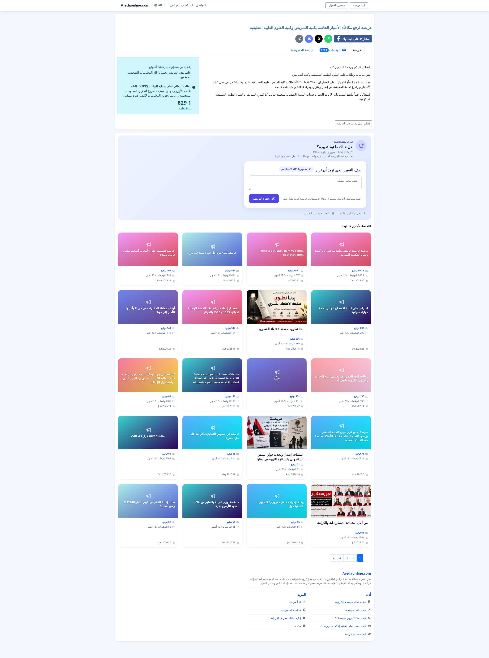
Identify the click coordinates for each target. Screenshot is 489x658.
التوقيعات (331, 50)
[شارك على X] (319, 39)
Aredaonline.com (135, 5)
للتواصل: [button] (202, 5)
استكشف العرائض (181, 5)
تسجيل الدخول (337, 5)
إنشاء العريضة (261, 198)
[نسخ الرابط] (299, 39)
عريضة (356, 50)
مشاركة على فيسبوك (356, 39)
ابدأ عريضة (359, 5)
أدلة (368, 594)
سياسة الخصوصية (302, 50)
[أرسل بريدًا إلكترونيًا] (309, 39)
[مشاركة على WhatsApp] (328, 39)
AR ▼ (161, 5)
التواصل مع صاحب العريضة (352, 123)
